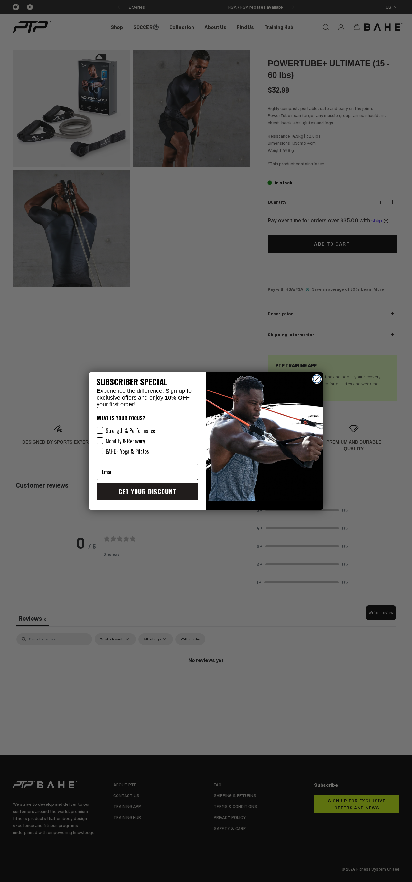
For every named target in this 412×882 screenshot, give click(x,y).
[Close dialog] (317, 379)
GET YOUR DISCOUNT (147, 491)
